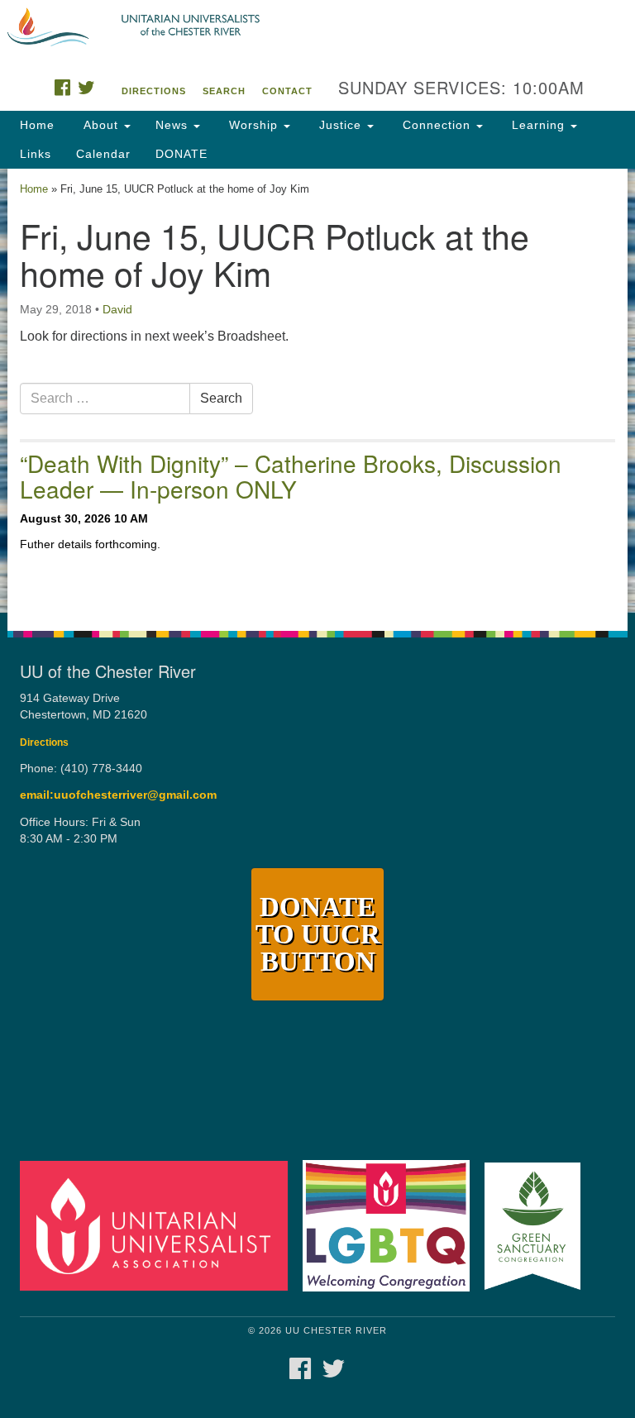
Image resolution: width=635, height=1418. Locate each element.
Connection (437, 124)
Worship (253, 124)
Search (224, 91)
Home (37, 124)
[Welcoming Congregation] (392, 1225)
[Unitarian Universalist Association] (159, 1225)
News (173, 124)
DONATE (181, 153)
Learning (538, 124)
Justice (340, 124)
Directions (154, 91)
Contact (287, 91)
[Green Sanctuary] (538, 1225)
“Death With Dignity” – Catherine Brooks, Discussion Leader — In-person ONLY (290, 475)
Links (35, 153)
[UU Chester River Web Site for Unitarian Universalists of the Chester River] (317, 28)
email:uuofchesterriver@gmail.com (118, 795)
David (117, 309)
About (100, 124)
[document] (317, 391)
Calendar (103, 153)
